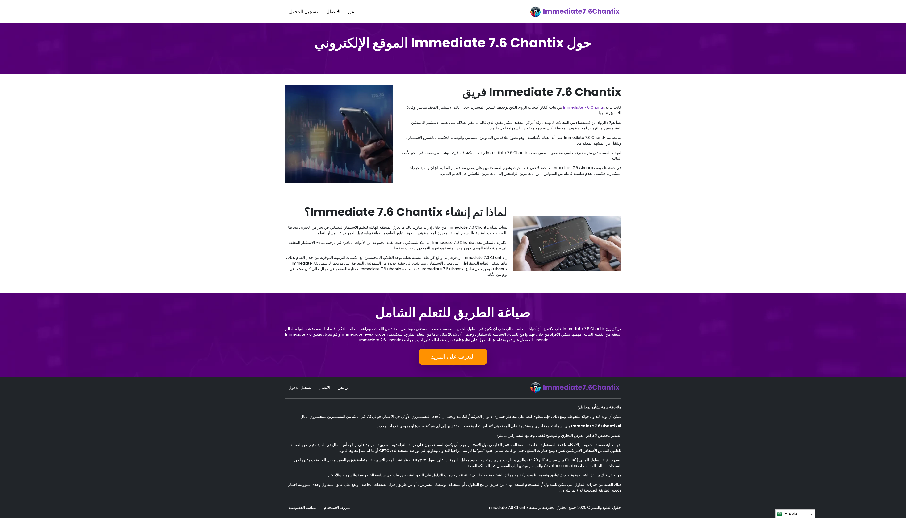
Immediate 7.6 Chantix (584, 107)
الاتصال (333, 11)
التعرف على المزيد (453, 356)
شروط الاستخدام (337, 507)
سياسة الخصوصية (302, 507)
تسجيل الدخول (303, 11)
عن (351, 11)
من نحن (344, 387)
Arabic (791, 513)
